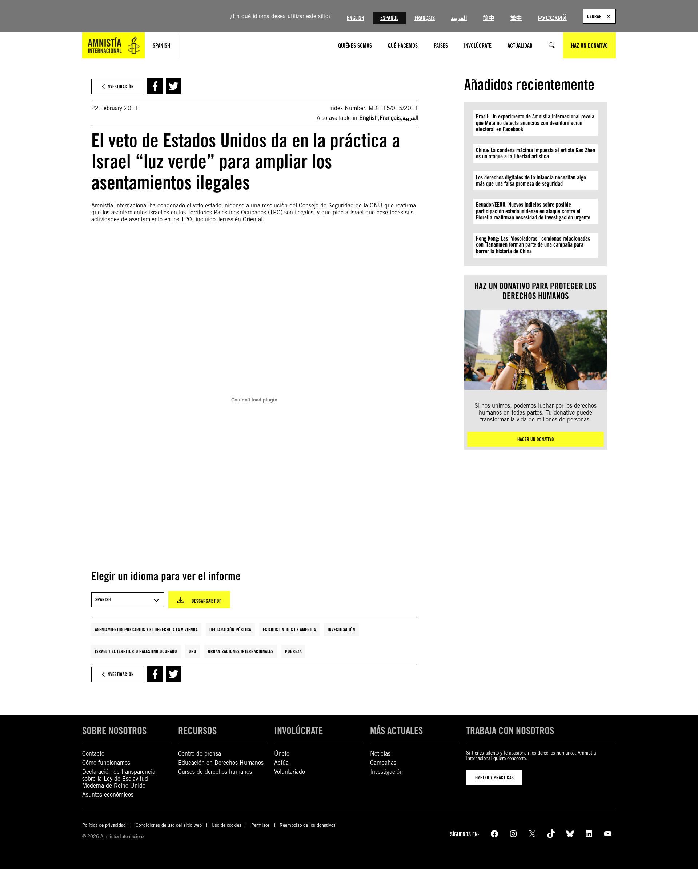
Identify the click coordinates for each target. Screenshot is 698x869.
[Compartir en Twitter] (173, 86)
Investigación (341, 629)
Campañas (383, 762)
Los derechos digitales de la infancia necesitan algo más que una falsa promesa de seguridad (531, 180)
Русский (552, 18)
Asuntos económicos (107, 794)
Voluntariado (289, 771)
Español (389, 18)
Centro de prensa (199, 753)
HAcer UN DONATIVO (535, 439)
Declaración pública (230, 629)
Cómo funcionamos (106, 762)
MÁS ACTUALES (396, 730)
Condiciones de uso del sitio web (169, 825)
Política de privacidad (104, 825)
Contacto (93, 753)
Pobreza (293, 651)
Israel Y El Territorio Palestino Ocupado (136, 651)
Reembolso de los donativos (308, 825)
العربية (459, 18)
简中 (488, 18)
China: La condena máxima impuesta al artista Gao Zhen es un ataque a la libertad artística (535, 153)
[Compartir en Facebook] (155, 86)
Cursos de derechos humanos (215, 771)
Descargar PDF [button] (206, 601)
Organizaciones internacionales (240, 651)
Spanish (161, 45)
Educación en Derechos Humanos (221, 762)
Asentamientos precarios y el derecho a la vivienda (146, 629)
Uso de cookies (226, 825)
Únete (281, 753)
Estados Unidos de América (289, 629)
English (355, 18)
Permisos (260, 825)
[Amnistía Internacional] (113, 45)
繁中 (516, 18)
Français (424, 18)
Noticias (380, 753)
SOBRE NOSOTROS (114, 730)
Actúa (281, 762)
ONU (192, 651)
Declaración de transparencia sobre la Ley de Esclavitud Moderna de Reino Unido (118, 778)
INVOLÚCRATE (298, 730)
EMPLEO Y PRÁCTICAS (494, 777)
